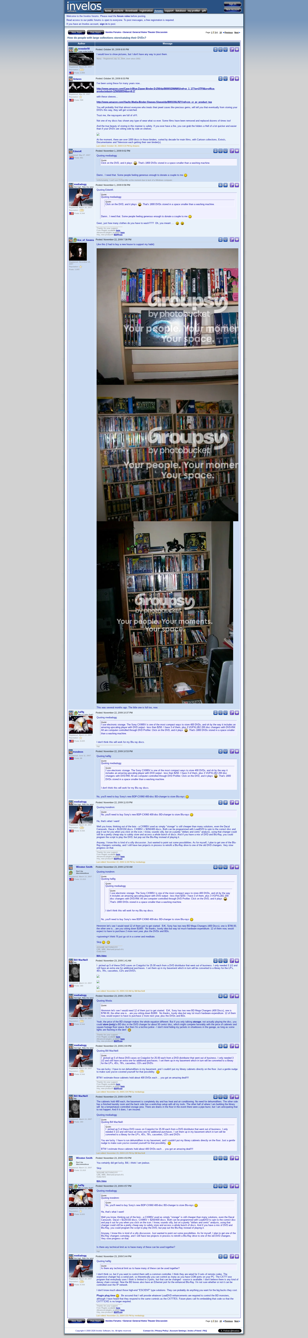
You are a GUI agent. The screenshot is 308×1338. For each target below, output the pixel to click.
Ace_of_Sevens (85, 240)
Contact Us (148, 1331)
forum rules (123, 16)
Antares (77, 79)
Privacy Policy (161, 1331)
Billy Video (102, 956)
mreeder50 (84, 48)
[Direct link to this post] (232, 51)
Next (236, 32)
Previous (229, 32)
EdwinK (77, 151)
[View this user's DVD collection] (225, 51)
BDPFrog (118, 235)
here (118, 230)
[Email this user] (220, 51)
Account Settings (178, 1331)
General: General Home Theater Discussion (145, 32)
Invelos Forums (113, 32)
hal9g (81, 712)
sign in (103, 24)
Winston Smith (84, 867)
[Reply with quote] (237, 51)
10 (221, 32)
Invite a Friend (194, 1331)
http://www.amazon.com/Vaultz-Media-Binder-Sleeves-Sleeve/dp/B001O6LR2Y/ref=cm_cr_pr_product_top (154, 102)
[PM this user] (215, 51)
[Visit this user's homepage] (225, 186)
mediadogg (80, 184)
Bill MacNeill (81, 960)
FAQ (205, 1331)
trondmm (78, 751)
